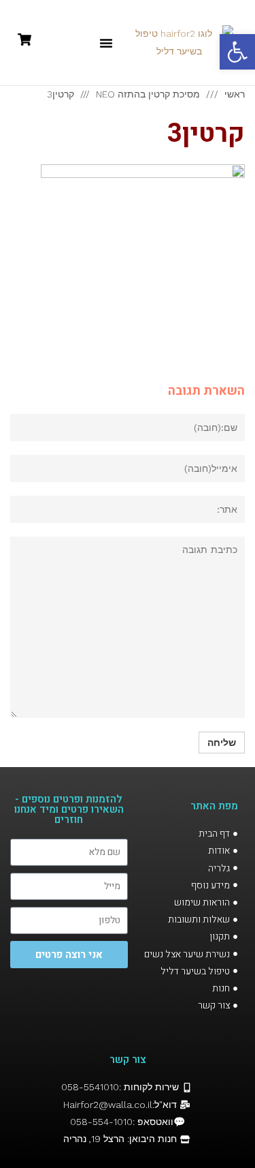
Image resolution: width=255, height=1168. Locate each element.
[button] (106, 43)
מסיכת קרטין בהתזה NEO (148, 94)
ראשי (234, 94)
